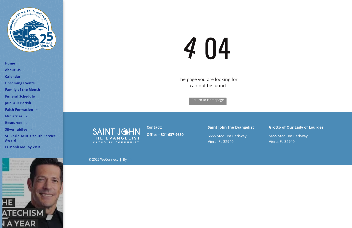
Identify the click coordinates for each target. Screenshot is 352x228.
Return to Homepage (207, 100)
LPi (130, 159)
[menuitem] (34, 63)
